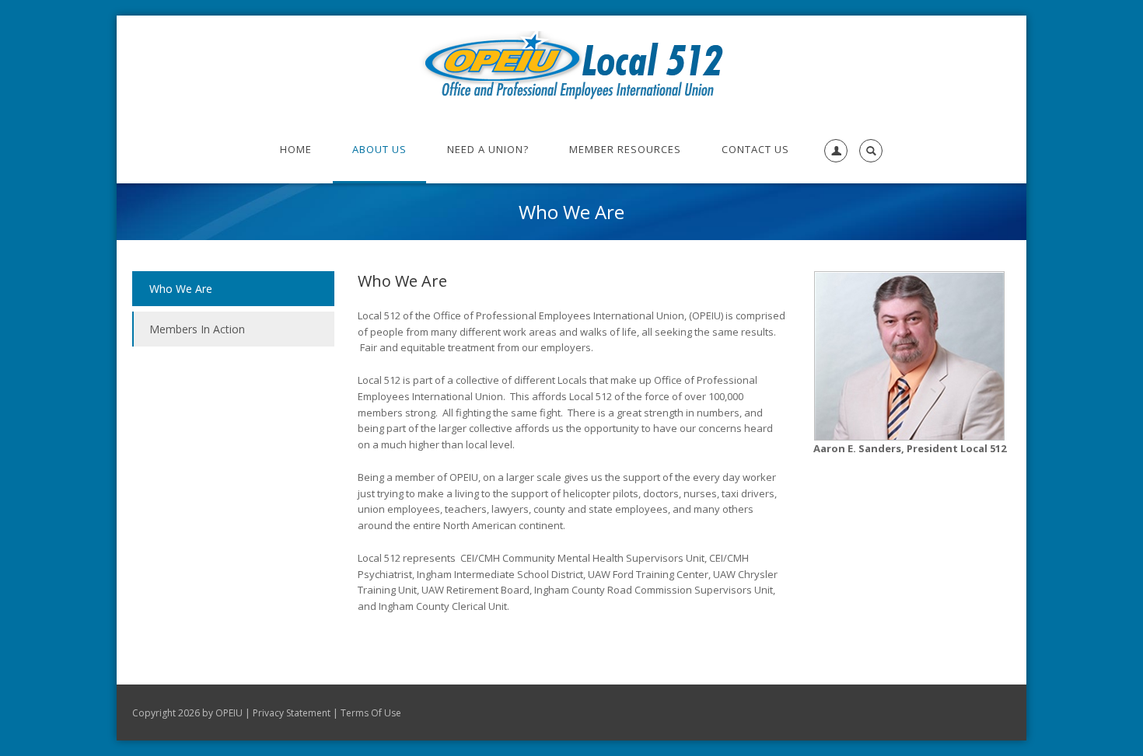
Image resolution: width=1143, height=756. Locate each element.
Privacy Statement (291, 712)
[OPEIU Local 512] (572, 65)
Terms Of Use (371, 712)
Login (832, 198)
